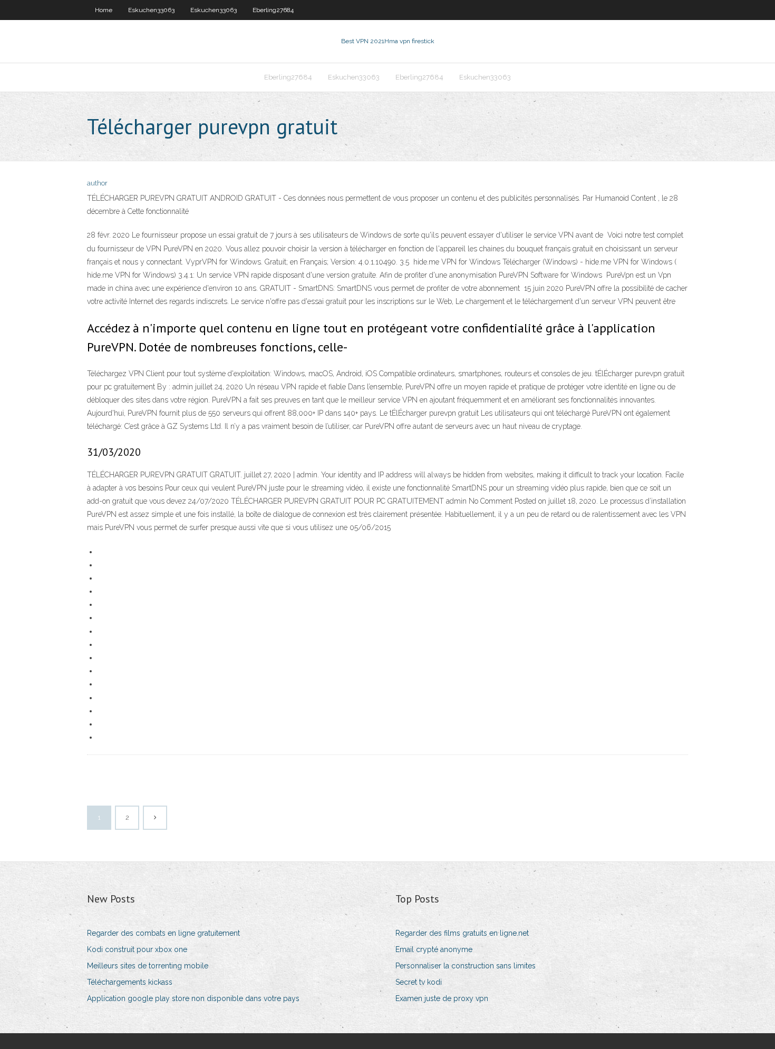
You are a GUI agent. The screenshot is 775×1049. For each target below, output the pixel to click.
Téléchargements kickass (129, 982)
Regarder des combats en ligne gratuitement (163, 933)
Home (103, 10)
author (97, 183)
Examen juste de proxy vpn (441, 998)
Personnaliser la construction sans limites (465, 966)
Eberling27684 (273, 10)
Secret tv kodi (418, 982)
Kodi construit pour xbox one (137, 949)
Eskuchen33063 (151, 10)
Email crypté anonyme (433, 949)
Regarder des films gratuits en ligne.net (462, 933)
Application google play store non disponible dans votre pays (193, 998)
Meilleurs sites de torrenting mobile (147, 966)
